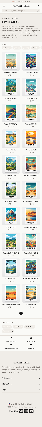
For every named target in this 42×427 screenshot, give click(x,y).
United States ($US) (18, 404)
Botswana (6, 48)
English (30, 404)
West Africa (18, 327)
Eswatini (17, 48)
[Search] (38, 10)
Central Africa (8, 331)
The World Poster (17, 407)
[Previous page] (17, 313)
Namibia (35, 48)
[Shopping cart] (38, 6)
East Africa (7, 327)
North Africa (30, 327)
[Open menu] (4, 6)
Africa (4, 18)
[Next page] (25, 313)
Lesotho (26, 48)
